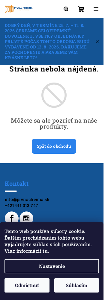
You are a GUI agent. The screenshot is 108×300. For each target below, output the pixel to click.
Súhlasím (76, 285)
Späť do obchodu (54, 146)
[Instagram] (26, 218)
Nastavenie (52, 266)
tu (45, 251)
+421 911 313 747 (21, 205)
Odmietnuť (27, 285)
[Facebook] (12, 218)
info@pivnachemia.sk (27, 199)
